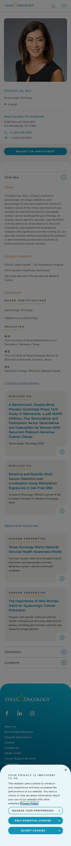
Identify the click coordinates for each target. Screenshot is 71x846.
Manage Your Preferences (33, 810)
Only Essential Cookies (33, 820)
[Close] (65, 770)
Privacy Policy (29, 803)
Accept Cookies (33, 830)
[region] (35, 805)
